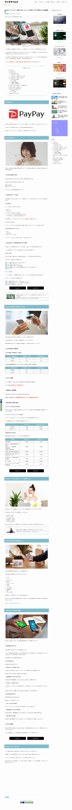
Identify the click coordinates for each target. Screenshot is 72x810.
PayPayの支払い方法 (14, 73)
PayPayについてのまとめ (14, 93)
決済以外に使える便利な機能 (14, 89)
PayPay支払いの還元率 (15, 79)
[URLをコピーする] (32, 802)
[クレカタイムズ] (11, 2)
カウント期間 (13, 80)
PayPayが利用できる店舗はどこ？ (15, 87)
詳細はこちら (27, 421)
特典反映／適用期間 (14, 82)
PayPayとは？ (12, 70)
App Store (17, 288)
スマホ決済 (7, 13)
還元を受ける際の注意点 (15, 83)
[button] (21, 802)
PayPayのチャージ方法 (15, 74)
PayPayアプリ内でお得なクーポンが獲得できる (18, 85)
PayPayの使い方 (12, 72)
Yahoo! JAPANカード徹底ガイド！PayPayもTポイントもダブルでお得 (29, 529)
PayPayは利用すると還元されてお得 (16, 77)
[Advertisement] (26, 780)
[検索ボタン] (66, 2)
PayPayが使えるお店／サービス (15, 603)
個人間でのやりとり (14, 90)
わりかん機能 (13, 91)
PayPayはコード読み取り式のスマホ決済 (18, 76)
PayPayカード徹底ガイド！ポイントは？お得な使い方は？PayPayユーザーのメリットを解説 (31, 295)
